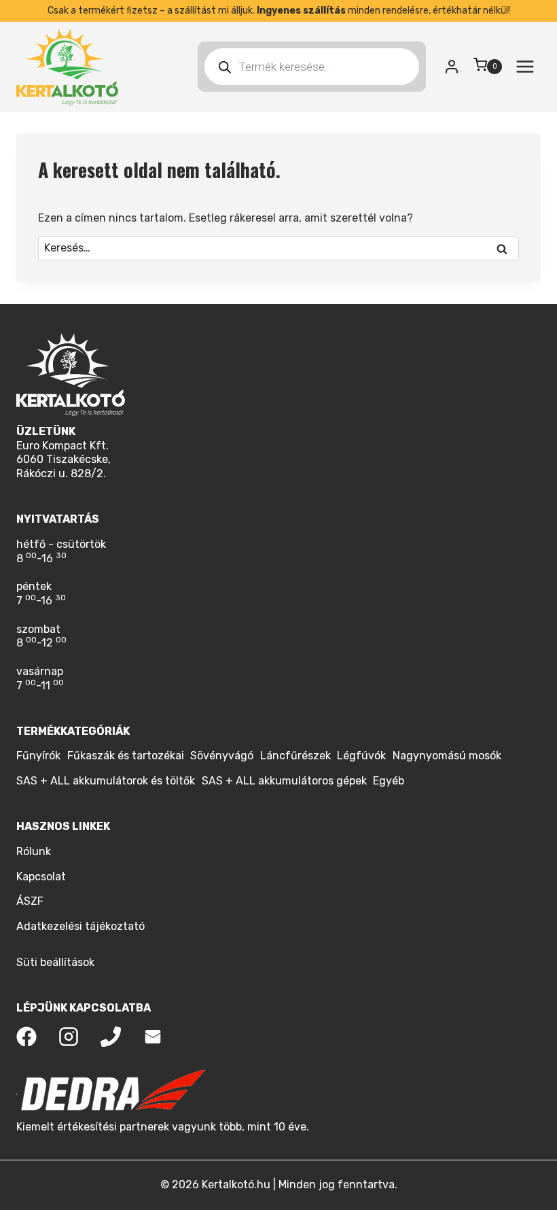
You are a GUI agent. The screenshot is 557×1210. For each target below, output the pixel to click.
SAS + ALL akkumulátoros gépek (284, 780)
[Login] (452, 67)
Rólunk (33, 851)
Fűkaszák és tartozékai (125, 755)
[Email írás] (153, 1036)
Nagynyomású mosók (447, 755)
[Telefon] (111, 1036)
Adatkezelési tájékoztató (80, 926)
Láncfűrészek (295, 755)
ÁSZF (29, 901)
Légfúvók (361, 755)
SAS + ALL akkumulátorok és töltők (105, 780)
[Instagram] (68, 1036)
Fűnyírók (38, 755)
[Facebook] (26, 1036)
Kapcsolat (41, 876)
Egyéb (388, 780)
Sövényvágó (221, 755)
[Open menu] (525, 67)
